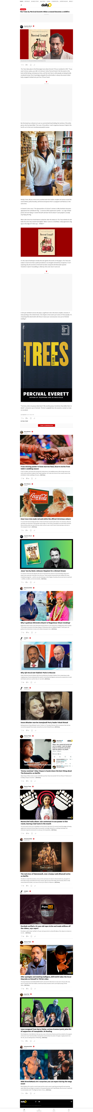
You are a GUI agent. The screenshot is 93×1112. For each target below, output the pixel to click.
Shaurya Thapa (27, 735)
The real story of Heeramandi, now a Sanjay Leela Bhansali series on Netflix (45, 875)
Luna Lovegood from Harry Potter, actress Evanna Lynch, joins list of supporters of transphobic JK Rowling (46, 1030)
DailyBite (26, 638)
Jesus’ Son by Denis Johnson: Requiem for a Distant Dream (43, 571)
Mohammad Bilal (28, 587)
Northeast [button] (27, 1)
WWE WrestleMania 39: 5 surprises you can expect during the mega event (46, 1082)
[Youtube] (38, 1101)
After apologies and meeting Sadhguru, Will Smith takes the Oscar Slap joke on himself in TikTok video (46, 978)
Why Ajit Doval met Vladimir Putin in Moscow (38, 673)
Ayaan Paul (26, 994)
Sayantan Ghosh (28, 26)
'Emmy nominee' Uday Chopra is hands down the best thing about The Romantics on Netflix (46, 772)
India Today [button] (42, 1)
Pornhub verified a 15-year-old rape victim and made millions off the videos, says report (45, 927)
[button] (33, 26)
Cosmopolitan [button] (55, 1)
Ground (25, 1048)
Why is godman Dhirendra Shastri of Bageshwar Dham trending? (45, 623)
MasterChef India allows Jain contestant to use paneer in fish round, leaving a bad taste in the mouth (44, 822)
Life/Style (23, 9)
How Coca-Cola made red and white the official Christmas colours (46, 519)
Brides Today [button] (72, 1)
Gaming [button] (48, 1)
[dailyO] (46, 5)
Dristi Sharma (27, 431)
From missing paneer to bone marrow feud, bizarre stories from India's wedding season (45, 467)
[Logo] (24, 1101)
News (25, 589)
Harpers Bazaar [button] (64, 1)
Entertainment (27, 689)
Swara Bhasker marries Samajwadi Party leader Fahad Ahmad (44, 722)
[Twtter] (32, 1101)
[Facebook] (35, 1101)
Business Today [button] (35, 1)
